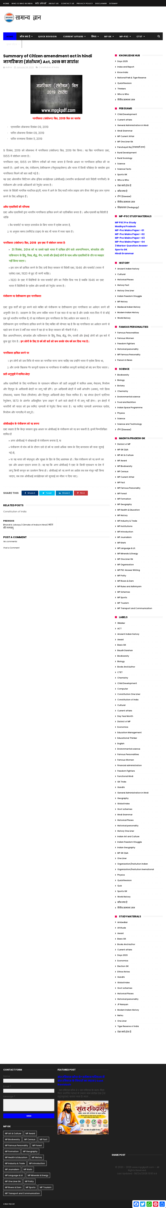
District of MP (123, 444)
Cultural (121, 274)
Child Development (127, 114)
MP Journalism (124, 537)
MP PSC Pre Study (125, 222)
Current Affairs (73, 36)
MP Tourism (123, 603)
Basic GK (121, 645)
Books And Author (126, 666)
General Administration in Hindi (132, 125)
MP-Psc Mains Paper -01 (129, 230)
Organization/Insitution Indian (132, 863)
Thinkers (121, 88)
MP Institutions (124, 526)
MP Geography (124, 504)
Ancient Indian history (128, 268)
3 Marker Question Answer (131, 245)
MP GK (108, 36)
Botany (121, 385)
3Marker (121, 623)
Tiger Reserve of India (128, 1026)
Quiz (119, 885)
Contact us (67, 3)
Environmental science (128, 396)
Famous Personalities (128, 332)
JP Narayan (122, 1004)
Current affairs (124, 119)
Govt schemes (124, 809)
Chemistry (122, 391)
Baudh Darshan (125, 650)
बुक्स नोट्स (11, 44)
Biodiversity (123, 374)
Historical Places (125, 279)
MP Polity (121, 575)
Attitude (121, 927)
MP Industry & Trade (127, 520)
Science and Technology (129, 424)
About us (54, 3)
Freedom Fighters (126, 343)
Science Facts (124, 169)
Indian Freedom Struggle (129, 296)
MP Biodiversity (124, 466)
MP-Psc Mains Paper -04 (130, 241)
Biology (121, 380)
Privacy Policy (85, 3)
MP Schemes (123, 592)
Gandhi (121, 787)
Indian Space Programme (129, 407)
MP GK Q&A (122, 449)
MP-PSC (124, 36)
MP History (122, 301)
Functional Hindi (125, 776)
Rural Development (127, 152)
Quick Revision (47, 36)
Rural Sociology (124, 158)
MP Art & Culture (125, 455)
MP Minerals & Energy (127, 553)
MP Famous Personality (128, 354)
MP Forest (122, 493)
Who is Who (123, 94)
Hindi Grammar (124, 130)
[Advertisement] (104, 19)
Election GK (123, 966)
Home (6, 3)
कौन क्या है (25, 36)
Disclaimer (101, 3)
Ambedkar (122, 922)
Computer (122, 688)
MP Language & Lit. (126, 548)
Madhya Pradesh (125, 226)
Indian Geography (126, 847)
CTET (139, 36)
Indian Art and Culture (128, 836)
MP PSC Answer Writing (128, 570)
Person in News (124, 360)
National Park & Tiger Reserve (131, 77)
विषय (93, 36)
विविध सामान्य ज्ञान (126, 99)
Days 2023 (122, 955)
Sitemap (113, 3)
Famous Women (125, 338)
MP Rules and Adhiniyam (129, 586)
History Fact (123, 285)
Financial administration (129, 765)
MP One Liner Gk (125, 141)
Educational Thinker (127, 738)
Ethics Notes (123, 971)
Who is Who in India (22, 3)
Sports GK (122, 174)
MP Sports (122, 597)
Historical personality (127, 349)
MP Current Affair (125, 136)
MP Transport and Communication (134, 608)
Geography (123, 798)
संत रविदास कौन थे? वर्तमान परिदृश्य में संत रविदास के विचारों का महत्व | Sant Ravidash (81, 1080)
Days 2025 (122, 61)
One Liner (122, 858)
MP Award (122, 460)
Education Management (129, 732)
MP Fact (121, 482)
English (120, 743)
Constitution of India (49, 67)
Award (120, 639)
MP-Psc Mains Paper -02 (130, 234)
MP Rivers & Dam (125, 581)
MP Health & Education (128, 509)
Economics (122, 727)
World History (123, 318)
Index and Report (125, 66)
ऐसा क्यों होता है (124, 185)
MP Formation (124, 498)
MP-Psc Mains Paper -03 (130, 237)
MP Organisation (125, 564)
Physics (121, 413)
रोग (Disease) (124, 196)
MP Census (122, 471)
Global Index (123, 803)
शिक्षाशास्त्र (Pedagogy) (128, 207)
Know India (122, 72)
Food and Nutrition (126, 402)
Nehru (120, 1015)
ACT (119, 628)
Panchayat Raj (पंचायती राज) (131, 147)
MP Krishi (121, 542)
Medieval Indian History (128, 307)
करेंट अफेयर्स (40, 3)
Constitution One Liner (128, 694)
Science (121, 163)
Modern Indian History (128, 312)
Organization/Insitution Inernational (135, 869)
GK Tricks (121, 781)
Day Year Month (125, 716)
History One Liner (125, 290)
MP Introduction (125, 531)
